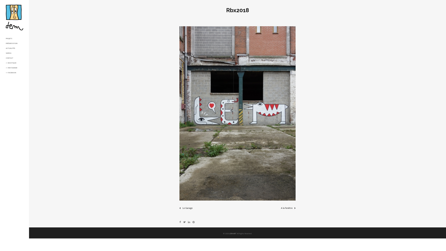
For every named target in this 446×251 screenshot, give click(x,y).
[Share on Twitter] (184, 222)
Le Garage (187, 208)
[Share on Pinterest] (193, 222)
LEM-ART (232, 233)
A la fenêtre (287, 208)
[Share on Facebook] (180, 222)
